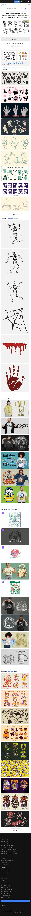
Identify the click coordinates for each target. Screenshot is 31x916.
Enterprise (4, 874)
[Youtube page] (18, 912)
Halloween (10, 218)
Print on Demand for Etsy (8, 851)
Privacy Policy (5, 863)
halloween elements (12, 15)
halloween (4, 15)
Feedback (4, 880)
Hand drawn (10, 510)
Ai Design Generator (6, 887)
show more (5, 64)
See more (15, 214)
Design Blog (4, 839)
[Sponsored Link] (9, 56)
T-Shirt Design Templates (8, 845)
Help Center (4, 865)
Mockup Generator (6, 889)
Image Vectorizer (6, 891)
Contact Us (4, 878)
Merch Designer (5, 885)
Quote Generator (6, 895)
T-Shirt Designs (5, 841)
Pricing (3, 859)
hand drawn (21, 15)
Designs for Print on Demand (9, 849)
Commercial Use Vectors (8, 847)
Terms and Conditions (7, 861)
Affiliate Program (5, 872)
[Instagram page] (11, 912)
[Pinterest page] (15, 912)
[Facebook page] (13, 912)
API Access (4, 876)
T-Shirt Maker (4, 893)
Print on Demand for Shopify (9, 853)
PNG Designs (4, 843)
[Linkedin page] (20, 912)
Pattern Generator (6, 897)
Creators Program (6, 870)
